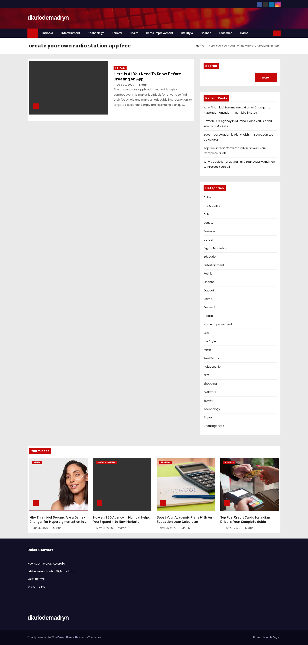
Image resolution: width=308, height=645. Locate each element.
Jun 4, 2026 (41, 528)
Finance (206, 33)
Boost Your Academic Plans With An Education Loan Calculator (184, 520)
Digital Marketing (215, 248)
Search (211, 66)
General (117, 33)
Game (244, 33)
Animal (208, 197)
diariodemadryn (48, 17)
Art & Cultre (212, 206)
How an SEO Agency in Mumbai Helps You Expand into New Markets (121, 520)
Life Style (187, 33)
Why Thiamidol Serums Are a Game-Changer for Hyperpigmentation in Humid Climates (57, 522)
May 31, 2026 (105, 528)
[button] (270, 33)
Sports (208, 400)
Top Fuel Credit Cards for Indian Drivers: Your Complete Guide (245, 520)
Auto (207, 214)
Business (47, 33)
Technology (96, 33)
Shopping (210, 384)
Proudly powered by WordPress (46, 637)
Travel (208, 417)
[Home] (32, 33)
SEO (206, 375)
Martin (143, 85)
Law (206, 333)
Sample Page (271, 637)
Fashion (209, 273)
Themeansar (95, 637)
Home (200, 45)
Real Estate (211, 358)
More (207, 350)
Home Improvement (159, 33)
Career (209, 240)
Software (120, 68)
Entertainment (70, 33)
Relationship (212, 367)
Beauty (208, 223)
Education (225, 33)
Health (134, 33)
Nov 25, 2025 (168, 528)
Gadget (209, 290)
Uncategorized (214, 426)
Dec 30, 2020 (126, 85)
